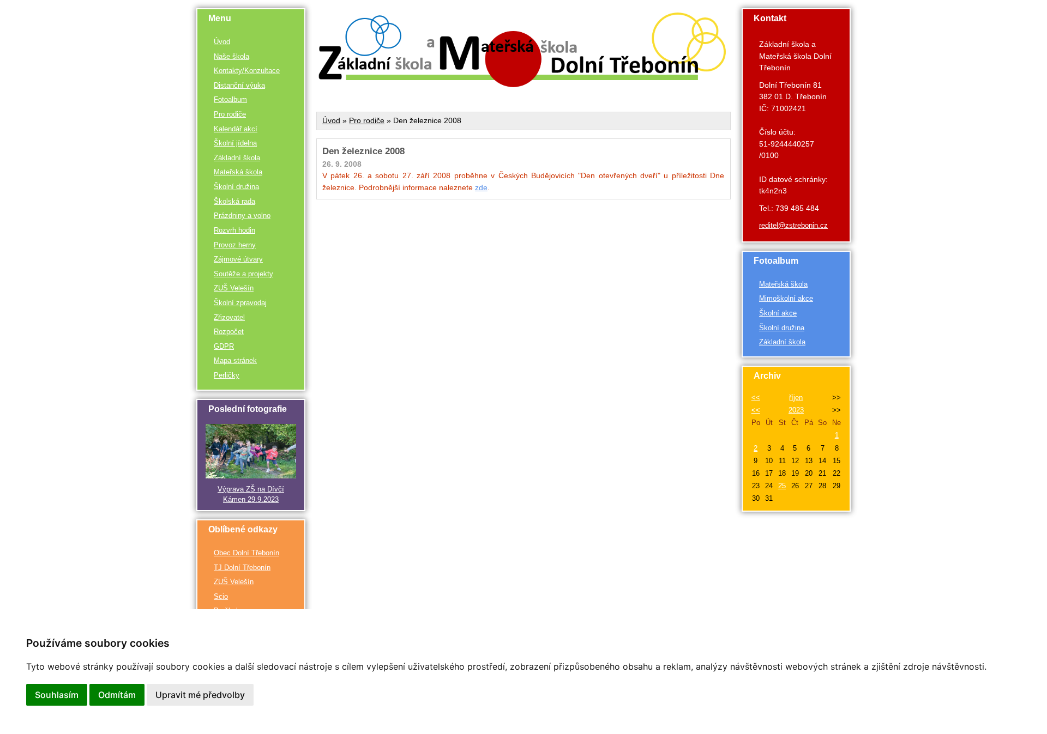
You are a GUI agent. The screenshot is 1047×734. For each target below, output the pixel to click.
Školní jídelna (235, 143)
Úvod (222, 42)
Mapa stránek (235, 360)
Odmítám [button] (117, 694)
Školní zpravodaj (240, 303)
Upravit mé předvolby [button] (200, 694)
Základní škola (237, 158)
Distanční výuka (239, 85)
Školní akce (778, 313)
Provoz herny (235, 245)
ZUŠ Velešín (234, 288)
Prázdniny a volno (242, 215)
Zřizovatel (229, 317)
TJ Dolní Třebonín (242, 567)
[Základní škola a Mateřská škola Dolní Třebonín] (523, 84)
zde (481, 187)
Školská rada (234, 201)
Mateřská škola (238, 172)
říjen (796, 397)
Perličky (226, 375)
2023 (796, 410)
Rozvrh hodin (234, 230)
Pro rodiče (230, 114)
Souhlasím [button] (57, 694)
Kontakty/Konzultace (247, 70)
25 (782, 486)
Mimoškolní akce (786, 298)
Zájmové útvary (238, 259)
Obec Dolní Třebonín (246, 553)
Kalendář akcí (235, 129)
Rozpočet (229, 331)
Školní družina (236, 187)
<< (755, 397)
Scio (221, 596)
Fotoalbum (230, 99)
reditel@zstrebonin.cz (793, 225)
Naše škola (231, 56)
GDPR (224, 346)
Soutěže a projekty (243, 274)
